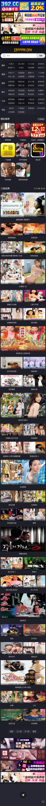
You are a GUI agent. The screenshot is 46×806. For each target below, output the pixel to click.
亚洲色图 (21, 90)
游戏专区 (41, 64)
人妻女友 (31, 99)
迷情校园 (11, 103)
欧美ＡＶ (31, 73)
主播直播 (31, 76)
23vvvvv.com (23, 50)
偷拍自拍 (21, 82)
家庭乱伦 (21, 99)
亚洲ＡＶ (11, 73)
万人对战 (31, 64)
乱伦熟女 (31, 85)
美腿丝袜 (11, 94)
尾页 (34, 731)
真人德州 (21, 64)
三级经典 (5, 188)
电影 (3, 83)
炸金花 (21, 68)
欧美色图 (31, 90)
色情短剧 (21, 112)
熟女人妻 (11, 76)
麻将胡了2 (11, 68)
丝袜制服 (21, 76)
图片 (3, 92)
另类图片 (41, 94)
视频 (3, 74)
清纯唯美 (21, 94)
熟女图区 (31, 94)
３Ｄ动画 (41, 73)
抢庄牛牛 (41, 68)
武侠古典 (41, 99)
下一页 (27, 731)
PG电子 (11, 64)
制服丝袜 (11, 85)
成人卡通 (31, 82)
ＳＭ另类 (41, 76)
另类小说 (21, 103)
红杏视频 (11, 112)
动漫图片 (41, 90)
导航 (3, 110)
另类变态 (41, 85)
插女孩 (11, 108)
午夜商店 (21, 108)
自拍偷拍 (21, 73)
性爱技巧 (41, 103)
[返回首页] (43, 801)
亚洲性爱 (11, 82)
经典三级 (21, 85)
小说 (3, 101)
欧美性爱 (41, 82)
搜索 (40, 56)
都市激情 (11, 99)
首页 (11, 731)
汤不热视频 (41, 108)
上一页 (19, 731)
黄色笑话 (31, 103)
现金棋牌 (31, 68)
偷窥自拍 (11, 90)
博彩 (3, 65)
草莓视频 (31, 108)
